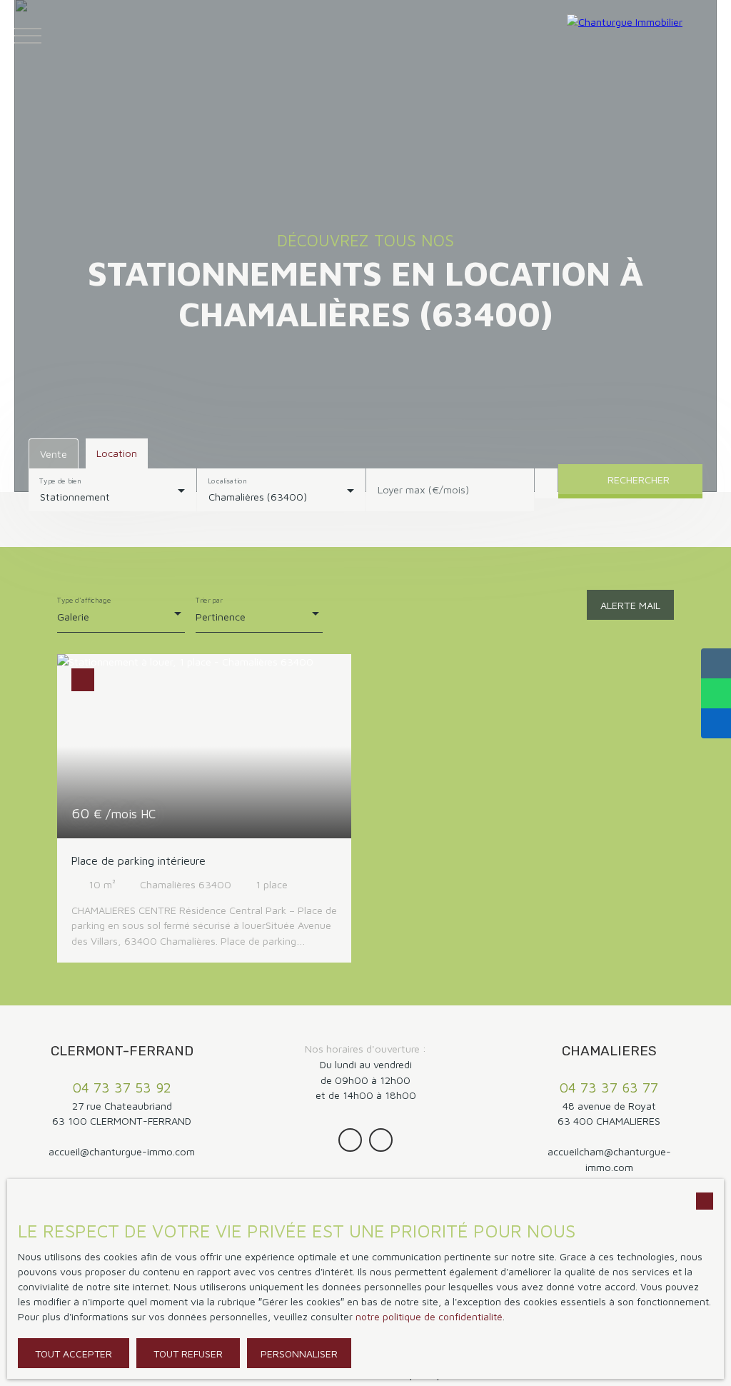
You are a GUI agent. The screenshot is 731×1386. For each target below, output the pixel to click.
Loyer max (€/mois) (423, 489)
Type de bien (60, 480)
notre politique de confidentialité (429, 1316)
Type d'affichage (84, 600)
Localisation (228, 480)
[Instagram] (350, 1140)
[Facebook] (381, 1140)
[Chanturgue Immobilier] (645, 35)
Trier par (209, 600)
